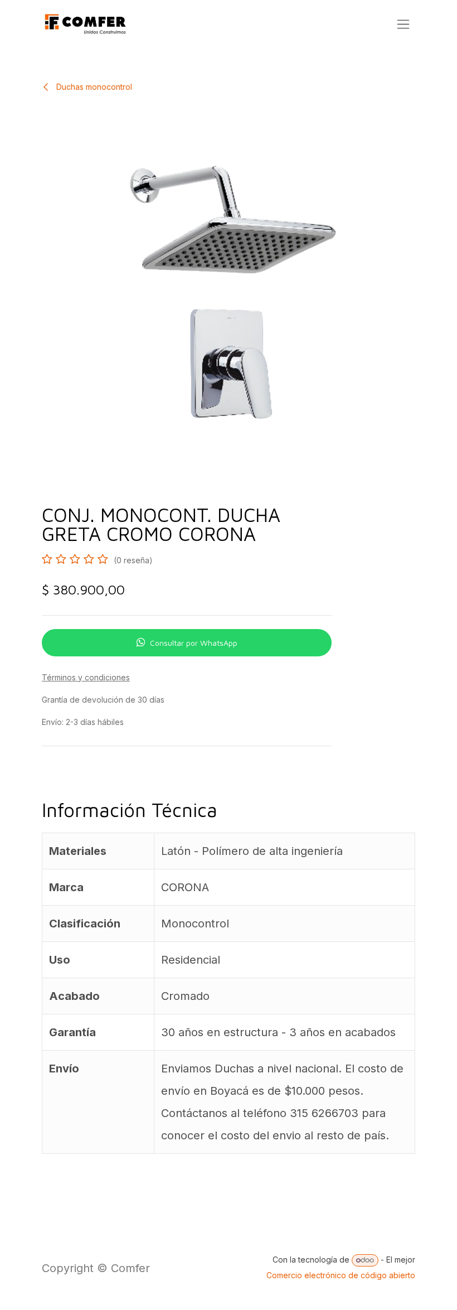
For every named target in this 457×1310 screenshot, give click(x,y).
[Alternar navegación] (403, 24)
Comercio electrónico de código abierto (340, 1275)
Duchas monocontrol (93, 86)
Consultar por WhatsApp (193, 642)
